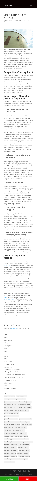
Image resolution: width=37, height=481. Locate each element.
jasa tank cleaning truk (23, 422)
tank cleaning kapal (23, 447)
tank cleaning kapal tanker (11, 450)
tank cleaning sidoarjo (24, 456)
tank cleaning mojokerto (10, 456)
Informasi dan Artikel (10, 388)
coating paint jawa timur (19, 399)
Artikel (24, 21)
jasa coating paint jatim (10, 404)
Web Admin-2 (9, 21)
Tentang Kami (8, 346)
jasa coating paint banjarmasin (23, 402)
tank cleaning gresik (9, 439)
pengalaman (7, 265)
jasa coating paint (8, 402)
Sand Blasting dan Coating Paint (14, 377)
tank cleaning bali (8, 436)
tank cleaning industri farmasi (24, 442)
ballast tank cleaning (9, 396)
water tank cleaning (9, 462)
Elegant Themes (18, 474)
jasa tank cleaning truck (10, 422)
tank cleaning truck (22, 459)
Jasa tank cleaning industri (11, 419)
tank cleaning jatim (24, 444)
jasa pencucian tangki (9, 407)
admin (5, 298)
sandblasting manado (18, 430)
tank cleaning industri (9, 442)
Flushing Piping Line (10, 380)
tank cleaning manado (10, 453)
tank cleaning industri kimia (11, 444)
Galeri (5, 348)
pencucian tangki (8, 427)
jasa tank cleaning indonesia (11, 416)
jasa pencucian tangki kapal (24, 407)
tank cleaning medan (22, 453)
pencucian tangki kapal (20, 427)
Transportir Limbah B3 (11, 372)
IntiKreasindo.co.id (9, 300)
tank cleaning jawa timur (10, 447)
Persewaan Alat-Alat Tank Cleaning (15, 374)
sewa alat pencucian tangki (11, 433)
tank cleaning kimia (24, 450)
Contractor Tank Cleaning (12, 369)
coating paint (7, 399)
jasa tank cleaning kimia (25, 419)
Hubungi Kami (8, 343)
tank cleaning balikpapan (21, 436)
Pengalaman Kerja (9, 364)
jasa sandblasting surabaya (11, 413)
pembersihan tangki (27, 424)
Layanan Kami (8, 340)
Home (5, 337)
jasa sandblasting (8, 410)
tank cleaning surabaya (10, 459)
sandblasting (7, 430)
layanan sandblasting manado (12, 424)
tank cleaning (23, 433)
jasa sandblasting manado (22, 410)
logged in (14, 328)
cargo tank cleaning (21, 396)
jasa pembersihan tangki (24, 404)
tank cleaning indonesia (22, 439)
